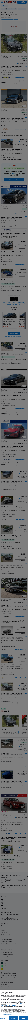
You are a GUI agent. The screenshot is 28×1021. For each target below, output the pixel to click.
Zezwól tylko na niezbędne (13, 1017)
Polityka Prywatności (11, 1005)
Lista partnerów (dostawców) (6, 1014)
